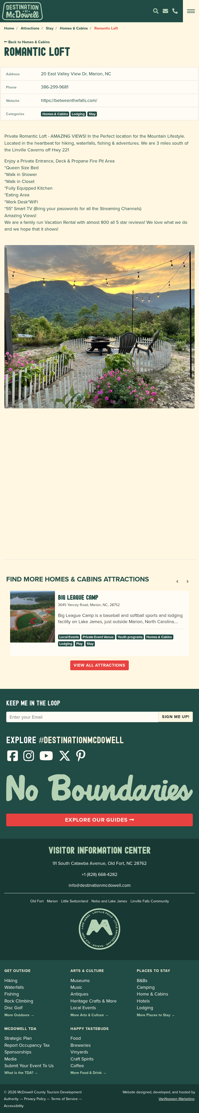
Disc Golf (13, 1007)
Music (76, 987)
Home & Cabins (152, 994)
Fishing (11, 994)
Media (10, 1059)
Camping (146, 987)
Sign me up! (175, 717)
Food (75, 1038)
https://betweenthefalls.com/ (69, 100)
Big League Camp (78, 597)
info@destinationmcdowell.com (100, 885)
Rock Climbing (18, 1001)
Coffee (77, 1065)
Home (9, 28)
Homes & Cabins (74, 28)
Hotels (143, 1001)
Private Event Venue (98, 637)
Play (79, 643)
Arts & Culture (87, 970)
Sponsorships (17, 1052)
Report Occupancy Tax (27, 1045)
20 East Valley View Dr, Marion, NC (76, 73)
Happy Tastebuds (89, 1028)
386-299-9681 (54, 87)
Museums (80, 980)
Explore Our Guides (97, 820)
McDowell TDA (20, 1028)
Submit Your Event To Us (29, 1065)
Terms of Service (64, 1098)
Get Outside (17, 970)
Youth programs (130, 637)
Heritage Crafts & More (93, 1001)
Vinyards (79, 1052)
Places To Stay (153, 970)
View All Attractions (99, 665)
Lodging (78, 114)
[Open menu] (191, 11)
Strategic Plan (18, 1038)
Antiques (79, 994)
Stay (49, 28)
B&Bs (142, 980)
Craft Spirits (82, 1059)
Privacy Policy (35, 1098)
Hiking (10, 980)
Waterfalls (14, 987)
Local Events (69, 637)
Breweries (80, 1045)
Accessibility (14, 1105)
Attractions (30, 28)
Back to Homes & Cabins (28, 42)
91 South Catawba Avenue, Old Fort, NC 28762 (100, 863)
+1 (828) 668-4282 (99, 874)
